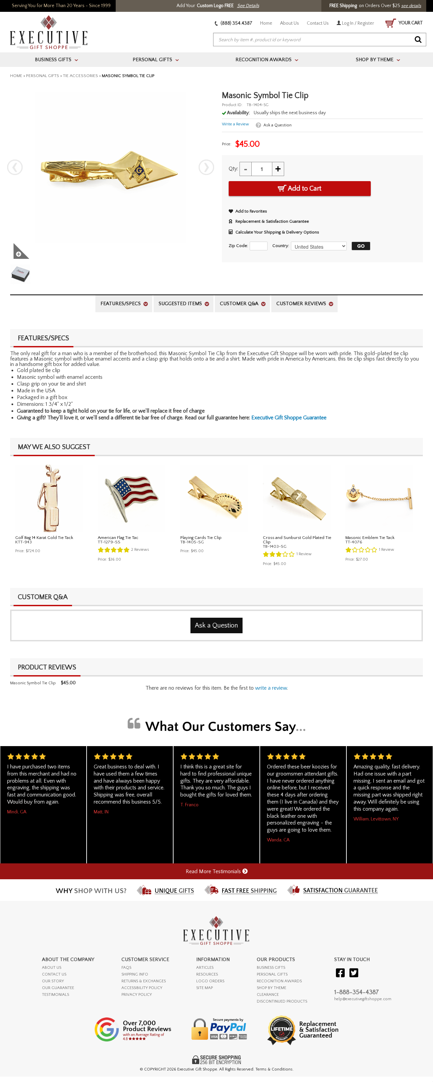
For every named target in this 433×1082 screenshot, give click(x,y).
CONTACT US (54, 974)
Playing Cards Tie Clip (201, 537)
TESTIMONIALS (55, 994)
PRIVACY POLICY (136, 994)
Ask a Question (278, 125)
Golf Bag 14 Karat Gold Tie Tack (44, 537)
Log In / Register (357, 23)
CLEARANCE (268, 994)
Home (266, 23)
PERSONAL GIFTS (272, 974)
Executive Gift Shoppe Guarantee (288, 418)
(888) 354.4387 (236, 23)
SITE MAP (204, 988)
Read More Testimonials (214, 871)
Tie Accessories (80, 75)
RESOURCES (207, 974)
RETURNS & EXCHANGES (143, 981)
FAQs (126, 967)
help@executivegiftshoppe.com (362, 999)
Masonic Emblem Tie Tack (369, 537)
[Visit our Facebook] (340, 973)
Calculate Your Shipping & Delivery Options (277, 232)
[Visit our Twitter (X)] (354, 973)
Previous (15, 167)
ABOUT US (51, 967)
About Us (289, 23)
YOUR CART (410, 23)
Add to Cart (304, 188)
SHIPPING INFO (134, 974)
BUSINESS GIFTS (271, 967)
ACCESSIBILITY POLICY (141, 988)
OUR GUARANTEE (58, 988)
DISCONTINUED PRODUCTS (282, 1001)
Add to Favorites (251, 211)
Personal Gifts (42, 75)
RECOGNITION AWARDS (279, 981)
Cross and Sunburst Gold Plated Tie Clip (297, 539)
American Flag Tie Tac (118, 537)
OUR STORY (53, 981)
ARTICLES (204, 967)
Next (206, 167)
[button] (359, 246)
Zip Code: (238, 245)
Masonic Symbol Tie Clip (33, 683)
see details (411, 5)
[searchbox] (319, 40)
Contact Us (318, 23)
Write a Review (235, 124)
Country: (280, 245)
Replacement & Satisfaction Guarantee (272, 221)
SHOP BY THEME (271, 988)
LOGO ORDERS (210, 981)
